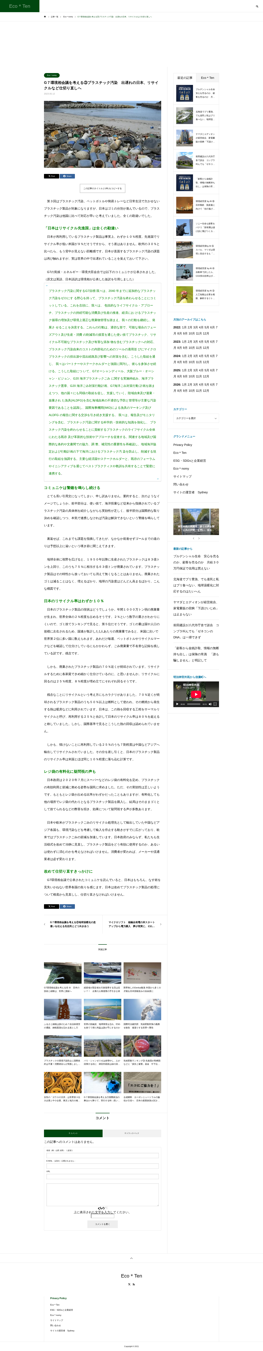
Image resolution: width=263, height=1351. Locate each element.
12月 (206, 333)
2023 (176, 341)
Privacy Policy (182, 444)
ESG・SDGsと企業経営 (189, 460)
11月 (199, 333)
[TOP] (131, 1258)
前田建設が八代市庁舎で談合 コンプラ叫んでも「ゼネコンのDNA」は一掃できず (196, 631)
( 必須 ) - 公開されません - (60, 1161)
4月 (201, 341)
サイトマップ (182, 476)
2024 (176, 356)
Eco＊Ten (179, 452)
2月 (190, 341)
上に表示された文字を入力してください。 (103, 1212)
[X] (129, 1284)
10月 (192, 333)
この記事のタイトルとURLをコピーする (102, 188)
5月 (207, 327)
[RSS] (134, 1284)
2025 (176, 370)
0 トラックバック (132, 1133)
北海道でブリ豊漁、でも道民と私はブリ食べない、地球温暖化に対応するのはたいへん (196, 585)
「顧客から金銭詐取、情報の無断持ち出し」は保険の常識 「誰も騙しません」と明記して (196, 654)
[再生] (177, 704)
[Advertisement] (131, 44)
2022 (176, 327)
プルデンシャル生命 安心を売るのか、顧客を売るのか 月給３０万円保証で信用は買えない (196, 562)
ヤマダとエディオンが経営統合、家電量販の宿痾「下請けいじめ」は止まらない (196, 608)
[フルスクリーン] (215, 704)
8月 (179, 333)
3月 (195, 341)
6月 (212, 341)
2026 (176, 384)
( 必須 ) (59, 1150)
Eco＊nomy (52, 75)
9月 (185, 333)
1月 (184, 341)
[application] (196, 694)
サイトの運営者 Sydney (190, 492)
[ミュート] (210, 704)
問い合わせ (181, 484)
